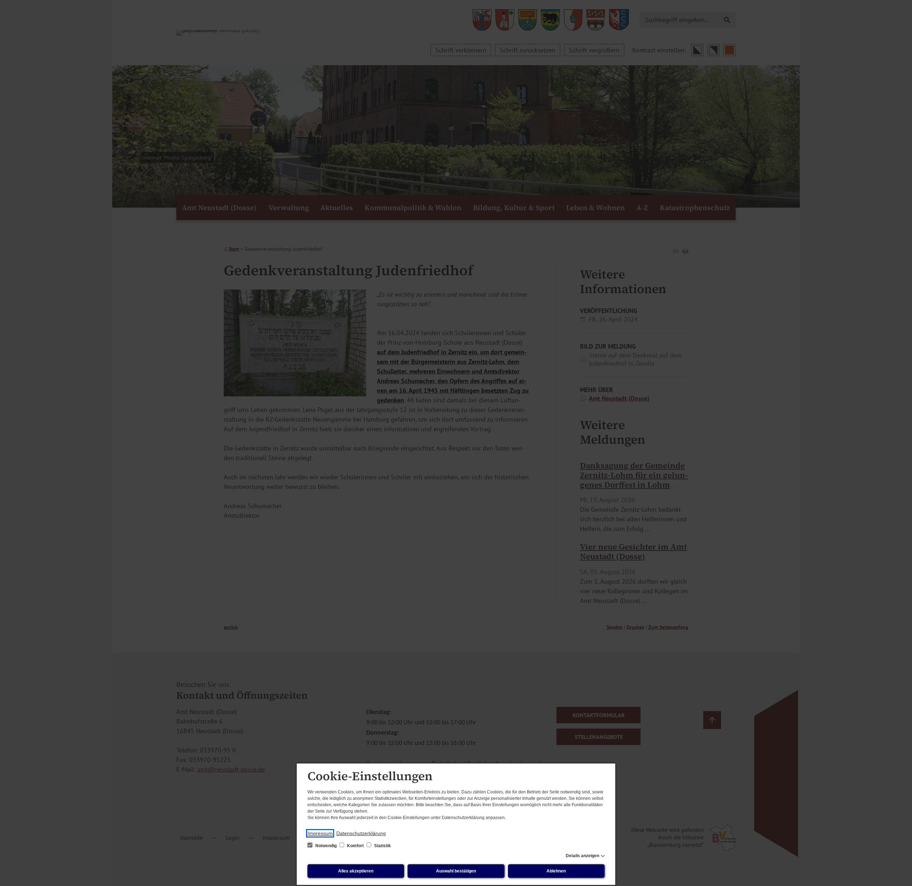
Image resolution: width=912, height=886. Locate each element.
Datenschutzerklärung (361, 833)
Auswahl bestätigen (456, 871)
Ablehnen (556, 871)
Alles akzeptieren (355, 871)
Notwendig (326, 845)
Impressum (320, 833)
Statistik (382, 845)
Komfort (355, 845)
